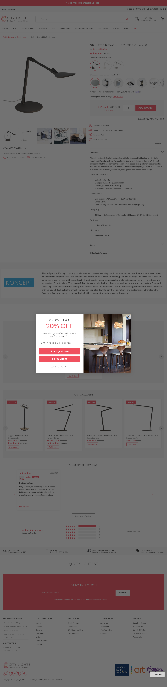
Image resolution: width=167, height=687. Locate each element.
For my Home (60, 351)
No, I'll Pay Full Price (60, 367)
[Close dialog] (128, 317)
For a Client (59, 358)
